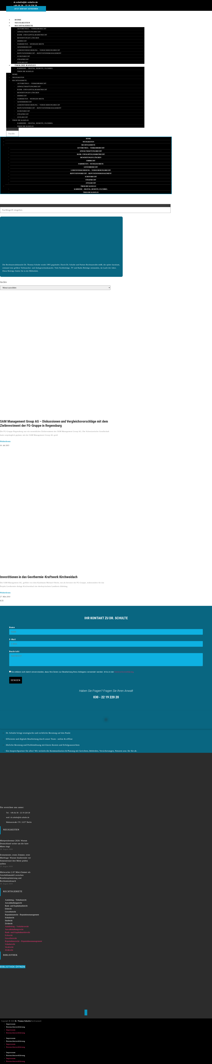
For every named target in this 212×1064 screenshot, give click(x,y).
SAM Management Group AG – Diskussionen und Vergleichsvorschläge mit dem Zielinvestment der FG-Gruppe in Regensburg (54, 423)
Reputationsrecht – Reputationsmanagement (39, 53)
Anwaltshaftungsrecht (29, 32)
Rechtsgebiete (24, 26)
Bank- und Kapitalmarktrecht (32, 35)
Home (15, 74)
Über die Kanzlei (25, 65)
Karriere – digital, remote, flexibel (35, 68)
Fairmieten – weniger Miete (30, 44)
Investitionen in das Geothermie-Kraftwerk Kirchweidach (38, 577)
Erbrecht (22, 41)
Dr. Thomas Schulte (22, 1021)
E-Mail (12, 639)
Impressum (10, 1024)
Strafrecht (23, 114)
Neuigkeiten (18, 77)
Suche (16, 129)
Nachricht (14, 651)
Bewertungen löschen (28, 38)
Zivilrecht (22, 117)
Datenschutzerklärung (123, 672)
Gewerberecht (24, 47)
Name (12, 627)
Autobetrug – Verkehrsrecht (31, 29)
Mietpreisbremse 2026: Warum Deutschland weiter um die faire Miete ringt (14, 844)
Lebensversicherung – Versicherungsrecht (38, 50)
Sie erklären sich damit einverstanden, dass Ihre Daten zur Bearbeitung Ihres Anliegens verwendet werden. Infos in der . (72, 672)
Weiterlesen (5, 441)
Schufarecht (23, 56)
